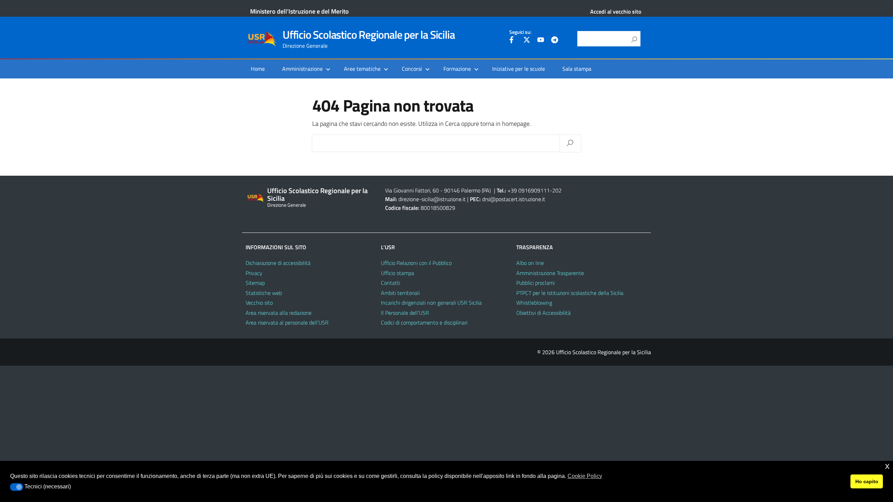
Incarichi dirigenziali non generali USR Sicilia (431, 302)
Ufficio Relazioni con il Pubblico (416, 263)
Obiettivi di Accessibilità (543, 313)
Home (258, 68)
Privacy (254, 273)
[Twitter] (526, 41)
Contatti (390, 283)
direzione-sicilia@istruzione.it (432, 199)
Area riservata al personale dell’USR (287, 322)
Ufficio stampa (397, 273)
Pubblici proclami (535, 283)
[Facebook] (512, 41)
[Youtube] (540, 41)
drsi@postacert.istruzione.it (513, 199)
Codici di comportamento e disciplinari (424, 322)
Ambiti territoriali (400, 293)
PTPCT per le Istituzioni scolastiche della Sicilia (569, 293)
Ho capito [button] (866, 481)
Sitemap (255, 283)
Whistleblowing (534, 302)
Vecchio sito (259, 302)
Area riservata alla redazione (279, 313)
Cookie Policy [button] (585, 476)
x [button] (887, 466)
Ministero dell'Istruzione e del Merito (299, 11)
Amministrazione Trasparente (550, 273)
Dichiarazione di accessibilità (278, 263)
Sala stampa (576, 68)
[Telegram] (554, 41)
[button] (16, 487)
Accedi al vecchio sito (615, 11)
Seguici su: (520, 32)
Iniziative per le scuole (518, 68)
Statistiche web (264, 293)
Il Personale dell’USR (405, 313)
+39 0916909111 (529, 190)
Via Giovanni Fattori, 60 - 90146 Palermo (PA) (438, 190)
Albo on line (530, 263)
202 (557, 190)
